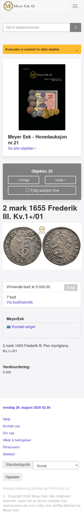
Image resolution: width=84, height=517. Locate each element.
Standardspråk (18, 464)
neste (59, 179)
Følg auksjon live (44, 190)
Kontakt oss (11, 426)
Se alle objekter (21, 148)
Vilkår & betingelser (17, 440)
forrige (24, 179)
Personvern (11, 447)
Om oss (8, 433)
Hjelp (6, 419)
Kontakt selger (23, 326)
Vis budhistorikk (20, 302)
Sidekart (9, 454)
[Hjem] (19, 6)
